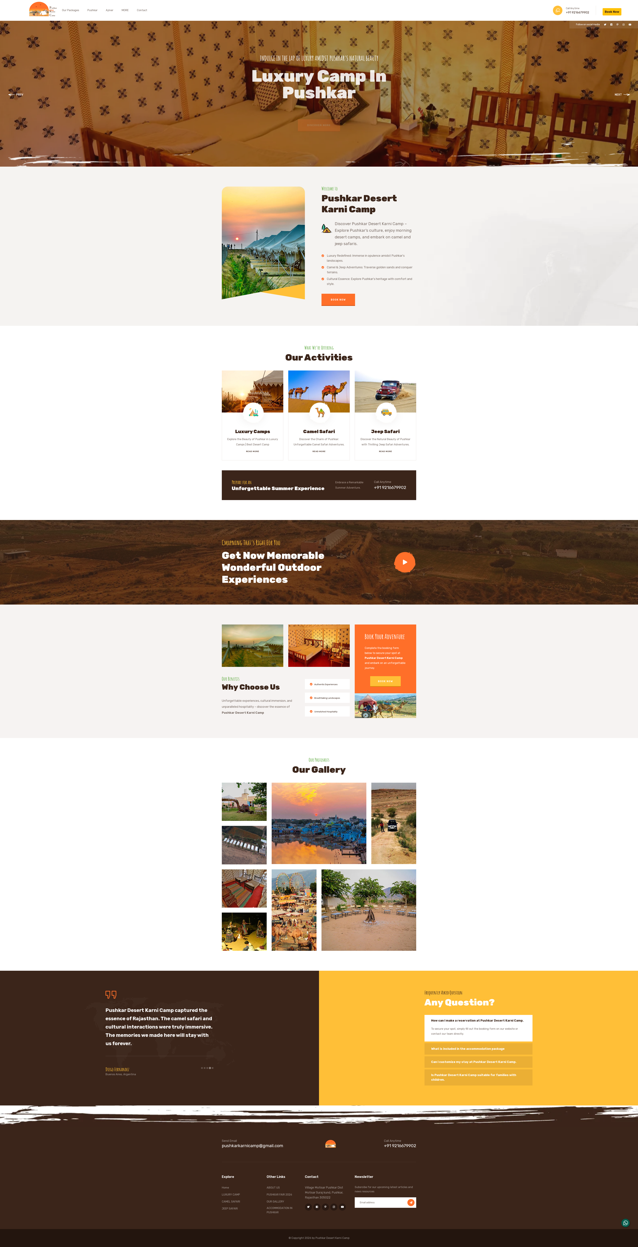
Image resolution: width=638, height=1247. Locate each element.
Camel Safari (319, 431)
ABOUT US (273, 1187)
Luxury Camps (252, 431)
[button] (202, 1068)
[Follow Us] (605, 25)
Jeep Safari (385, 431)
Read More (252, 451)
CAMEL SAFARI (231, 1201)
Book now (385, 681)
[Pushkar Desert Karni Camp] (44, 8)
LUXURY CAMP (231, 1194)
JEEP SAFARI (230, 1208)
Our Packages (70, 10)
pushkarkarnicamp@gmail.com (252, 1145)
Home (50, 10)
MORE (125, 10)
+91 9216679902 (577, 12)
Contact (142, 10)
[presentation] (16, 95)
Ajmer (109, 10)
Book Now (612, 12)
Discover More (319, 129)
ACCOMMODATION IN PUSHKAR (279, 1210)
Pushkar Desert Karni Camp (332, 1238)
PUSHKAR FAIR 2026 (279, 1194)
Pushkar (92, 10)
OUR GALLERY (275, 1201)
